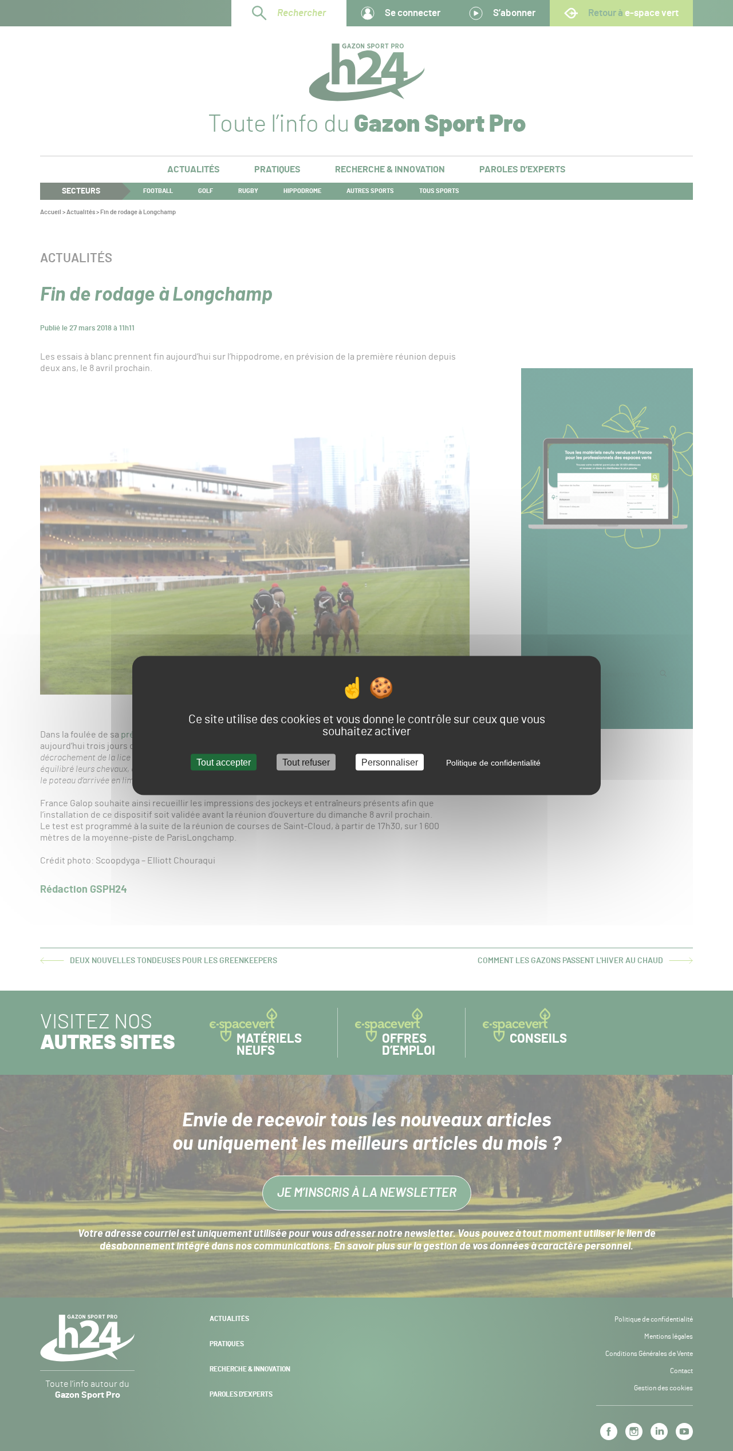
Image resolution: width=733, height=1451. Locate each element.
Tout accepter (223, 762)
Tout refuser (306, 762)
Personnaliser (389, 762)
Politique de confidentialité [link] (493, 762)
